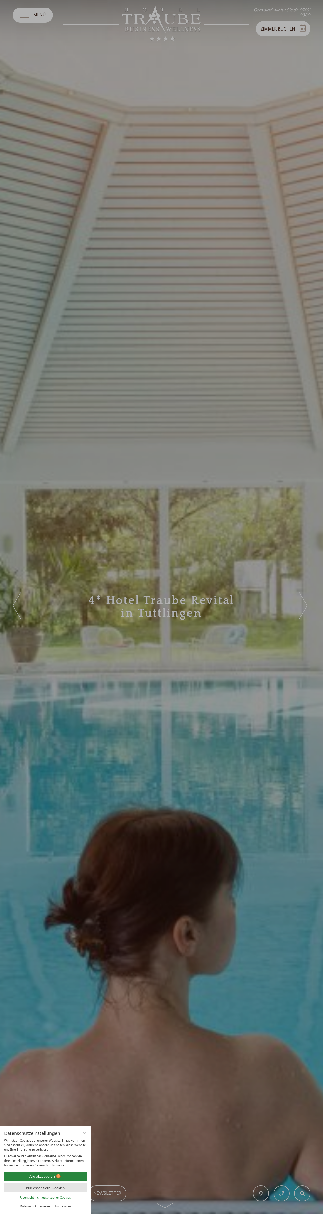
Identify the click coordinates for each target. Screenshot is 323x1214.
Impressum (63, 1206)
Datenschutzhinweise (35, 1206)
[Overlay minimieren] (84, 1133)
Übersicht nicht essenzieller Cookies (45, 1197)
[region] (45, 1153)
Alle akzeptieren (42, 1176)
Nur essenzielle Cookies (45, 1188)
